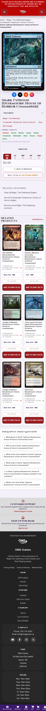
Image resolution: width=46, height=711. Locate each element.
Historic (32, 136)
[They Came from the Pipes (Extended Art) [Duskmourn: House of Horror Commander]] (34, 307)
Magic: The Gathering (11, 118)
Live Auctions (23, 617)
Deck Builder (23, 621)
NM (8, 156)
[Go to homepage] (23, 12)
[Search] (41, 12)
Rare (40, 122)
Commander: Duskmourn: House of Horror (17, 22)
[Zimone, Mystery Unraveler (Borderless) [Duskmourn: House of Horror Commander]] (34, 238)
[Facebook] (19, 639)
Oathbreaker (17, 136)
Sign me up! (23, 528)
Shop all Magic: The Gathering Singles (20, 192)
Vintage (36, 133)
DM (40, 156)
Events (23, 582)
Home (2, 20)
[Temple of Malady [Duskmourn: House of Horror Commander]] (11, 307)
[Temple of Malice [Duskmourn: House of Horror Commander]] (11, 374)
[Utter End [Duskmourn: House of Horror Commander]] (34, 374)
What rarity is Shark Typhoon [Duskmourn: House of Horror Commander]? (22, 464)
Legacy (28, 133)
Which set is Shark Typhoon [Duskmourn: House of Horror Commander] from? (22, 447)
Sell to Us (23, 175)
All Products (23, 578)
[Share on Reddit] (26, 94)
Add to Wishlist (24, 169)
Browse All (38, 219)
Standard (6, 133)
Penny (5, 139)
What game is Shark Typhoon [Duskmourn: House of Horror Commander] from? (22, 438)
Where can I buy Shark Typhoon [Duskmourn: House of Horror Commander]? (22, 483)
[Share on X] (20, 94)
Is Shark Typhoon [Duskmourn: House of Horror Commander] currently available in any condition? (23, 473)
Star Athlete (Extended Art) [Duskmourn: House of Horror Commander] (10, 257)
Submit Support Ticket (23, 511)
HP (32, 156)
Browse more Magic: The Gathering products (19, 206)
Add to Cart (12, 287)
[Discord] (12, 639)
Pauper (39, 136)
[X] (33, 639)
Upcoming (23, 585)
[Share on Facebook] (14, 94)
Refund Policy (37, 567)
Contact (23, 595)
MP (24, 156)
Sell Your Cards (23, 599)
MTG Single (7, 126)
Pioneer (13, 133)
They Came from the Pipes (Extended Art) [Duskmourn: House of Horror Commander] (33, 326)
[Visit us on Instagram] (32, 94)
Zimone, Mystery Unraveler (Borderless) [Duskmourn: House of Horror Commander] (33, 258)
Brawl (25, 136)
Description (9, 113)
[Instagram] (26, 639)
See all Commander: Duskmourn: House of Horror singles (22, 199)
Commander (7, 136)
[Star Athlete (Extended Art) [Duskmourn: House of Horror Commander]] (11, 238)
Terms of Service (23, 567)
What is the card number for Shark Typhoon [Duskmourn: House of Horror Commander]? (22, 455)
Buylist (23, 603)
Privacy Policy (9, 567)
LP (16, 156)
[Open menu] (4, 12)
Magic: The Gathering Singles (18, 20)
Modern (21, 133)
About (23, 613)
